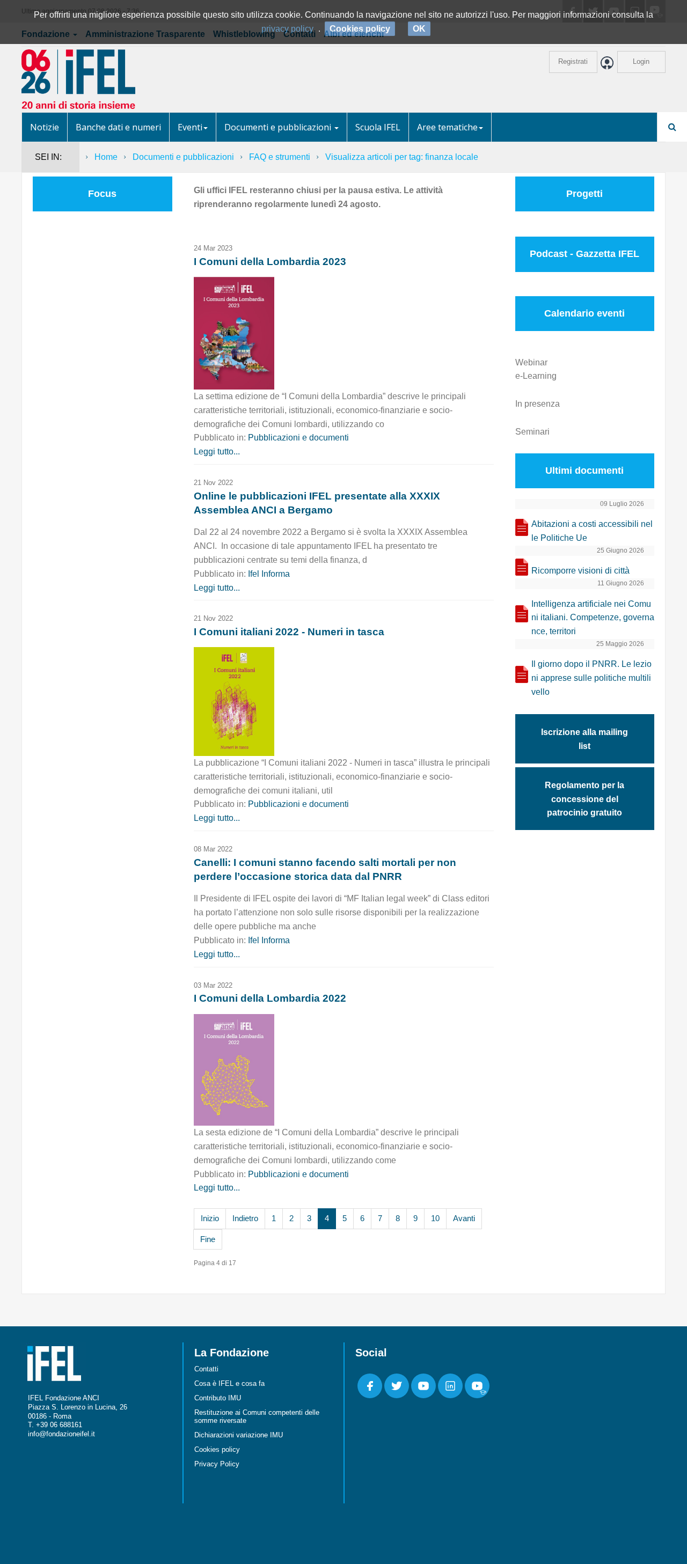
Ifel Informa (269, 573)
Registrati (573, 61)
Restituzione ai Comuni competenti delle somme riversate (256, 1416)
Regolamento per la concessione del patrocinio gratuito (584, 799)
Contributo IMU (217, 1398)
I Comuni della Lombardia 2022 (270, 998)
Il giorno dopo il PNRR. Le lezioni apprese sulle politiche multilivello (591, 677)
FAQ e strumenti (279, 156)
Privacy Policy (216, 1464)
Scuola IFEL (377, 127)
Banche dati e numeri (118, 127)
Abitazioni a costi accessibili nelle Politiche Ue (592, 530)
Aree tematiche (447, 127)
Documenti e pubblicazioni (278, 127)
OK (419, 28)
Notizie (44, 127)
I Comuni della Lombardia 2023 (270, 261)
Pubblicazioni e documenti (298, 437)
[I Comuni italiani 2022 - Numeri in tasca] (234, 701)
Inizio (210, 1218)
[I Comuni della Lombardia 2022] (234, 1069)
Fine (207, 1239)
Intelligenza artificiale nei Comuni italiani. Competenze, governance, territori (592, 617)
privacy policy (287, 28)
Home (106, 156)
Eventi (190, 127)
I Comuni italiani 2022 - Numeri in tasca (289, 631)
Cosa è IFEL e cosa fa (229, 1383)
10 (435, 1218)
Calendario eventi (584, 313)
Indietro (245, 1218)
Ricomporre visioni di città (580, 570)
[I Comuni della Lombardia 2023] (234, 332)
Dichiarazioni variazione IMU (238, 1435)
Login (641, 61)
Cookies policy (217, 1449)
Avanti (464, 1218)
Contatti (206, 1369)
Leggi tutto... (217, 451)
